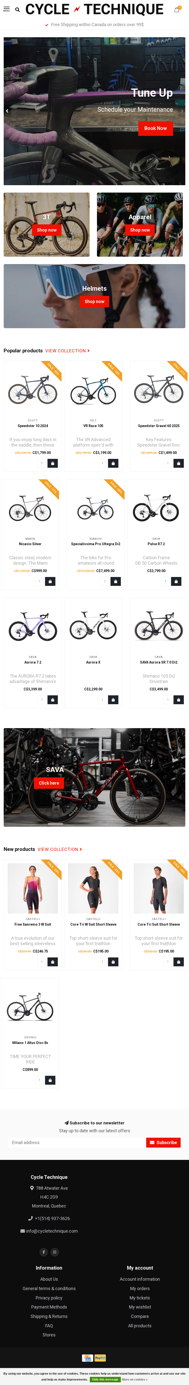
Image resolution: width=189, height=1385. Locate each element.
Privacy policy (49, 1297)
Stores (49, 1334)
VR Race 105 (93, 426)
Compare (140, 1316)
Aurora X (93, 662)
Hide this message (105, 1379)
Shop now (47, 230)
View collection (66, 350)
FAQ (49, 1325)
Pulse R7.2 (156, 544)
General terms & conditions (49, 1288)
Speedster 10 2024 (33, 426)
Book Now (155, 128)
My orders (140, 1288)
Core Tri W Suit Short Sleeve (93, 924)
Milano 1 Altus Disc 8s (30, 1043)
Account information (140, 1279)
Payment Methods (49, 1307)
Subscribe (166, 1142)
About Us (49, 1279)
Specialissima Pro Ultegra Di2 (95, 544)
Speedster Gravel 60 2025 (159, 426)
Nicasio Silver (30, 544)
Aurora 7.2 (32, 662)
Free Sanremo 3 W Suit (33, 924)
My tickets (140, 1297)
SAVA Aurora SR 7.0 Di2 (158, 662)
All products (140, 1325)
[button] (7, 111)
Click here (49, 783)
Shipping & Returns (49, 1316)
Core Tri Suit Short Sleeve (159, 924)
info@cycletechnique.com (52, 1231)
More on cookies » (135, 1379)
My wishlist (140, 1307)
